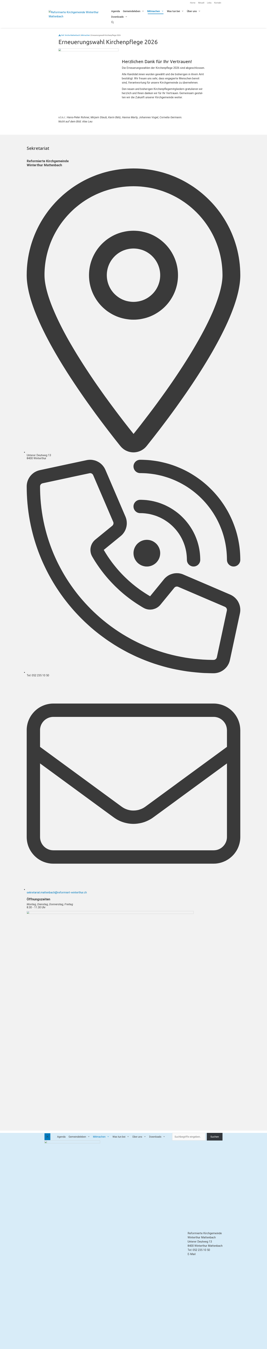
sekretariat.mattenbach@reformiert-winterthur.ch (57, 892)
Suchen (214, 1136)
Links (209, 3)
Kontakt (217, 3)
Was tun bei (173, 11)
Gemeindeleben (131, 11)
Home (192, 3)
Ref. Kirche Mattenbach (70, 35)
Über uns (192, 11)
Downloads (117, 16)
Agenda (115, 11)
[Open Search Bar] (112, 22)
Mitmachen (153, 11)
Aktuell (201, 3)
